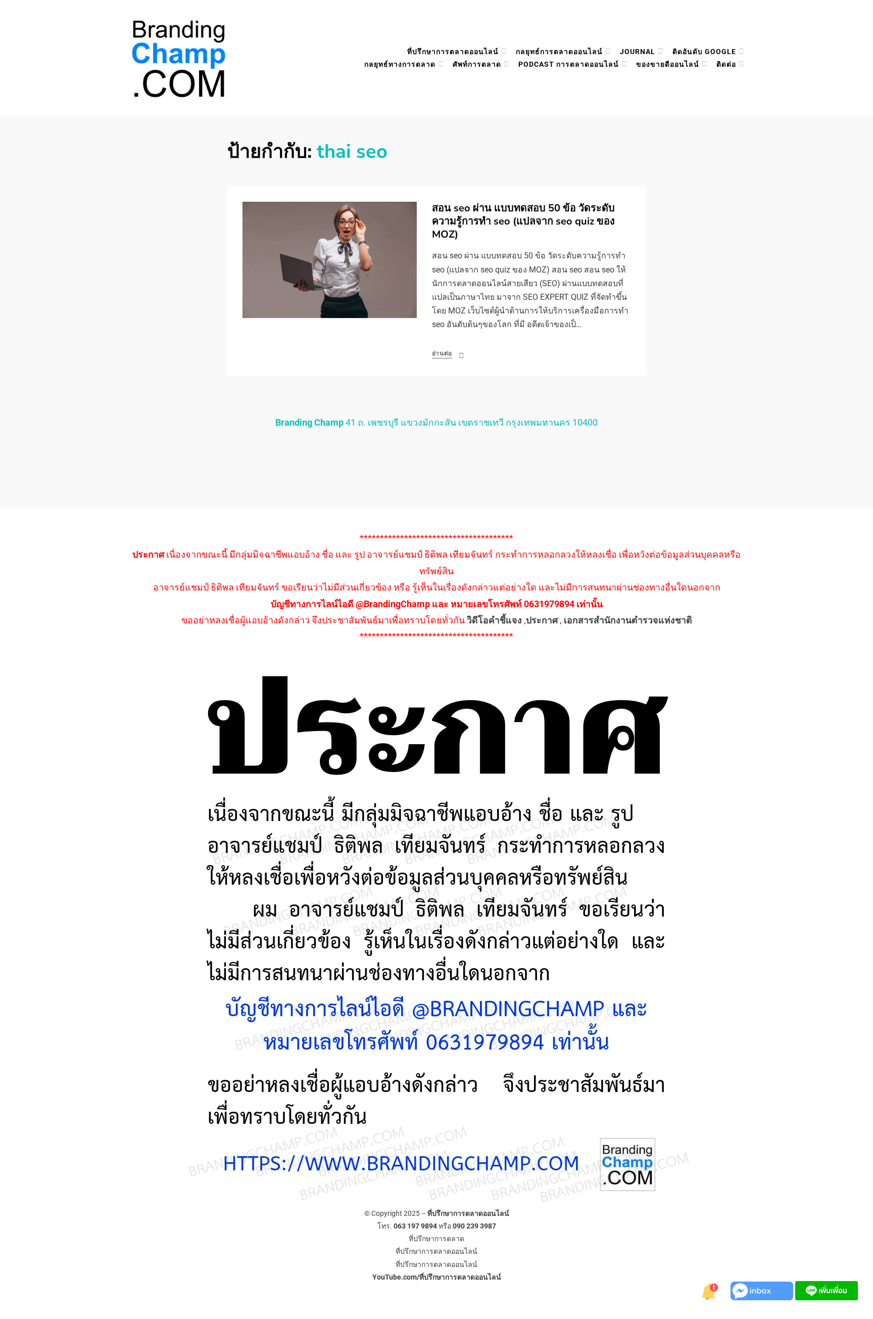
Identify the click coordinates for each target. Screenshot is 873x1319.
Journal (637, 52)
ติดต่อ (726, 64)
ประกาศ (542, 620)
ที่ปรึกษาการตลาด (436, 1239)
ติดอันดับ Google (704, 52)
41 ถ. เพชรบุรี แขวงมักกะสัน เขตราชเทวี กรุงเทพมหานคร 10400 (436, 422)
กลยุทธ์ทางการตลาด (399, 64)
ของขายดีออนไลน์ (667, 64)
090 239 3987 (474, 1226)
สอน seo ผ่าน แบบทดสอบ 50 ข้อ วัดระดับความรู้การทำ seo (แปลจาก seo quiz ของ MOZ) (523, 221)
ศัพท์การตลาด (477, 64)
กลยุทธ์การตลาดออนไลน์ (559, 52)
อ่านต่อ (442, 353)
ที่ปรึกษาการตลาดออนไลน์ (453, 52)
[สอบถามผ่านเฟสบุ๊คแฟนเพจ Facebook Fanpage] (763, 1290)
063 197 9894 (415, 1226)
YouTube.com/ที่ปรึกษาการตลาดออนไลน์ (436, 1277)
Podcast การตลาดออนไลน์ (568, 64)
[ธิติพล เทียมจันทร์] (710, 1290)
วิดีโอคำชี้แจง (494, 620)
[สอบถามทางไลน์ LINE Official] (826, 1290)
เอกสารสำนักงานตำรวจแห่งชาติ (628, 620)
